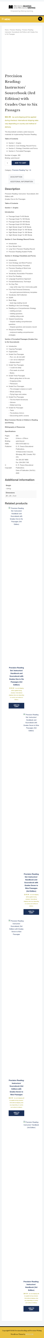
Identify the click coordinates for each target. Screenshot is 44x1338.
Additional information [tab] (21, 181)
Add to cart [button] (16, 705)
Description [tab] (16, 177)
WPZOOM (29, 1334)
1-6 (30, 170)
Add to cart (20, 163)
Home (7, 30)
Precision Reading (15, 30)
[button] (6, 19)
